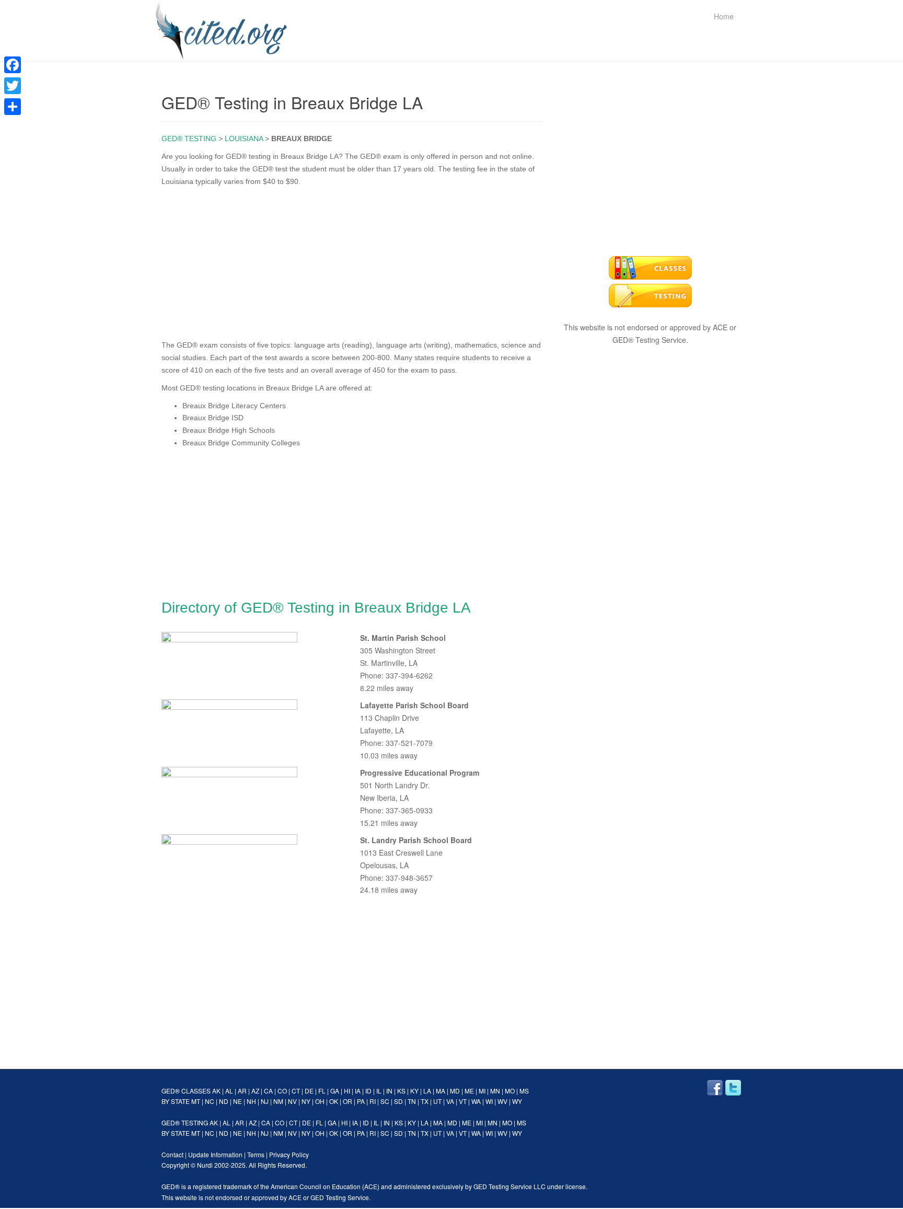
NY (306, 1101)
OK (333, 1101)
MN (495, 1090)
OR (347, 1101)
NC (209, 1101)
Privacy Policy (289, 1154)
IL (378, 1090)
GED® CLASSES (186, 1090)
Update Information (215, 1154)
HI (347, 1090)
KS (401, 1090)
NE (237, 1101)
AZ (255, 1090)
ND (223, 1101)
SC (384, 1101)
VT (463, 1101)
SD (398, 1101)
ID (368, 1090)
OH (320, 1101)
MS (524, 1090)
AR (242, 1090)
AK (216, 1090)
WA (476, 1101)
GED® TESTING (188, 138)
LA (427, 1090)
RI (372, 1101)
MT (195, 1101)
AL (229, 1090)
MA (440, 1090)
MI (482, 1090)
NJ (265, 1101)
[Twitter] (12, 85)
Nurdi (205, 1164)
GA (334, 1090)
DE (309, 1090)
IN (389, 1090)
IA (358, 1090)
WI (489, 1101)
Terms (255, 1154)
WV (502, 1101)
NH (251, 1101)
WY (517, 1101)
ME (469, 1090)
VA (450, 1101)
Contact (172, 1154)
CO (282, 1090)
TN (412, 1101)
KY (414, 1090)
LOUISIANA (244, 138)
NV (292, 1101)
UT (437, 1101)
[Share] (12, 106)
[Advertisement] (352, 261)
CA (268, 1090)
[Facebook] (12, 64)
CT (296, 1090)
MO (510, 1090)
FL (322, 1090)
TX (425, 1101)
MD (455, 1090)
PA (361, 1101)
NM (278, 1101)
